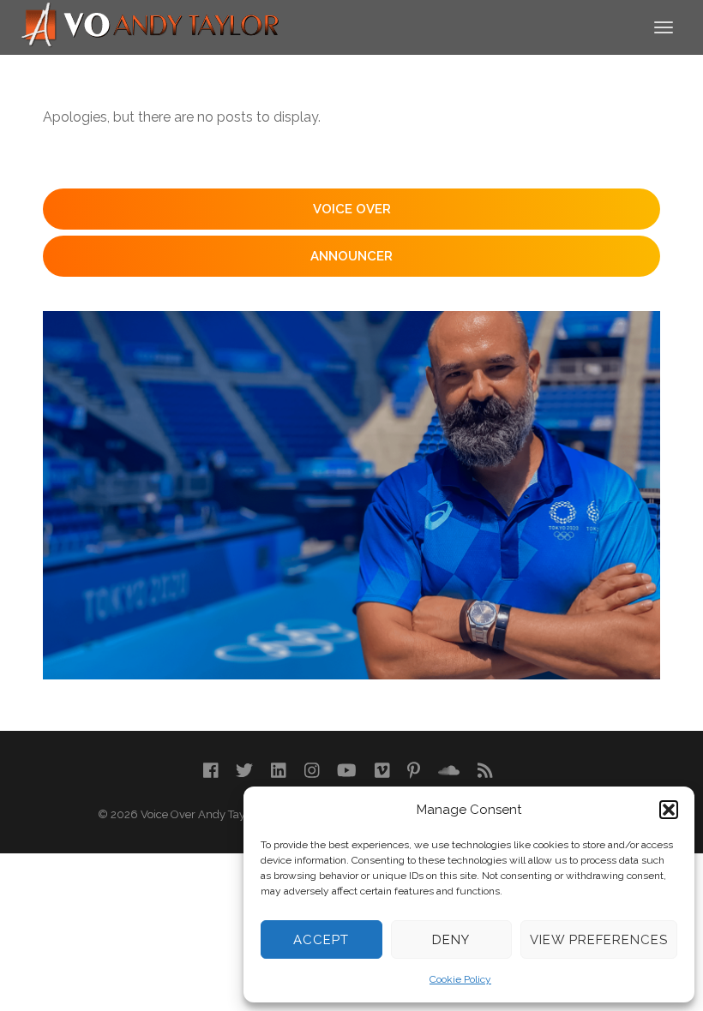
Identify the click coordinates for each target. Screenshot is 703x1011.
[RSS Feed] (485, 770)
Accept (321, 940)
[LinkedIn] (279, 770)
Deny (451, 940)
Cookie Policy (460, 979)
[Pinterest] (413, 770)
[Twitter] (244, 770)
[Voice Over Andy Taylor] (151, 26)
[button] (668, 809)
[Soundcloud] (449, 770)
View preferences (599, 940)
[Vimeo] (382, 770)
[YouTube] (347, 770)
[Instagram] (312, 770)
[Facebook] (211, 770)
